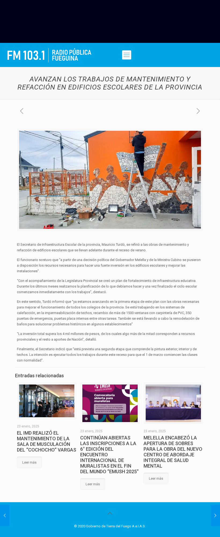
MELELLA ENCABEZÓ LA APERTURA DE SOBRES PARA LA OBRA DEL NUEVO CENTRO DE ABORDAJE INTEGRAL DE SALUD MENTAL (173, 452)
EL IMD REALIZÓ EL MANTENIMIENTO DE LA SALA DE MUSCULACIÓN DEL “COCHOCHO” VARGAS (46, 441)
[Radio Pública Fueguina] (49, 55)
